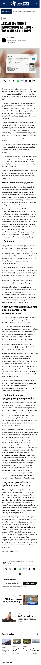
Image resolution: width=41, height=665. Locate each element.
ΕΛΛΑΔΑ (4, 18)
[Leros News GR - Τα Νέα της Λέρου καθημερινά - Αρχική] (20, 3)
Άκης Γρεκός (10, 38)
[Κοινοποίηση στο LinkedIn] (26, 81)
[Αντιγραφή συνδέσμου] (30, 81)
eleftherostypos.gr (12, 551)
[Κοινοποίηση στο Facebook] (5, 81)
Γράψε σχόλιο (30, 583)
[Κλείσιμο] (38, 11)
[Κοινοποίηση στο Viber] (22, 81)
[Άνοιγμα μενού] (4, 3)
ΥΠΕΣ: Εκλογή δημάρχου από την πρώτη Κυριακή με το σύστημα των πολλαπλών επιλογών (12, 600)
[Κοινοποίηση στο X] (9, 81)
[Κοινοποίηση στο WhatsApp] (18, 81)
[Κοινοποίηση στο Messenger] (13, 81)
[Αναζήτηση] (36, 3)
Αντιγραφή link (7, 663)
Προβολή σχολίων (12, 583)
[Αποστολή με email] (34, 81)
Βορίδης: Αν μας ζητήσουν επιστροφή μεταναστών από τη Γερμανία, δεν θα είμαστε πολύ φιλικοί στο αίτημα (27, 617)
